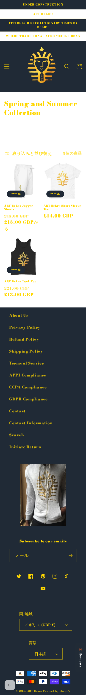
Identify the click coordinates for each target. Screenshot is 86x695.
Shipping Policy (26, 351)
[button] (7, 67)
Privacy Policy (25, 327)
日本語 (40, 654)
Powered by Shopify (56, 691)
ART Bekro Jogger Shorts (18, 207)
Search (16, 435)
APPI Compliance (27, 375)
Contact (17, 411)
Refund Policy (24, 339)
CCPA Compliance (28, 387)
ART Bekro (34, 691)
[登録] (70, 555)
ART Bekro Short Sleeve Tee (62, 207)
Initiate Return (25, 447)
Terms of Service (26, 363)
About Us (18, 315)
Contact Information (31, 423)
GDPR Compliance (28, 399)
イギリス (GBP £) (40, 625)
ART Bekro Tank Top (20, 281)
